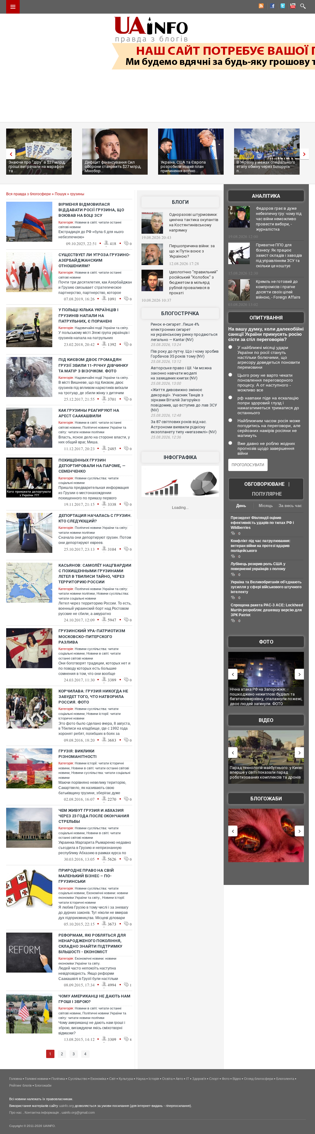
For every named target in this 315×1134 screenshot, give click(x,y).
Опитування (266, 318)
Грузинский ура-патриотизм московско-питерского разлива (91, 636)
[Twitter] (281, 6)
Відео (266, 720)
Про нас (15, 1112)
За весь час (290, 505)
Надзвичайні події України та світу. (102, 328)
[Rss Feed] (260, 6)
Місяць (266, 505)
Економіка (98, 1078)
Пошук (60, 194)
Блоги (180, 202)
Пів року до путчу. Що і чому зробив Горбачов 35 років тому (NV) (185, 354)
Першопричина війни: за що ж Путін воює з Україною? (192, 251)
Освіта (167, 1078)
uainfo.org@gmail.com (78, 1112)
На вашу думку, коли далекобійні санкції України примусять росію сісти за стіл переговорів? (266, 334)
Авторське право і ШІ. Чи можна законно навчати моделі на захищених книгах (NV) (181, 373)
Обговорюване (264, 484)
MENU (13, 7)
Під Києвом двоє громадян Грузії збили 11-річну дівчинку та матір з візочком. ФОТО (93, 365)
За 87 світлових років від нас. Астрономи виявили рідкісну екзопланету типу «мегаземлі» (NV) (184, 426)
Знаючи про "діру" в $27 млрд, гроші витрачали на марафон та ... (37, 166)
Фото (266, 642)
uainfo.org (66, 1106)
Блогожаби (266, 799)
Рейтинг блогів (20, 1085)
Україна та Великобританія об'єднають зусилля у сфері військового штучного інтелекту (266, 587)
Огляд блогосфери (258, 1078)
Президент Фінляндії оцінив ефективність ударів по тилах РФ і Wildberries (262, 523)
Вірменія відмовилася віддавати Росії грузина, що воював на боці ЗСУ (91, 210)
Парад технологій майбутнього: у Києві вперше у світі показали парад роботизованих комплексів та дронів (266, 772)
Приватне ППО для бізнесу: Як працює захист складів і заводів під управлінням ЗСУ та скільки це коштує (279, 255)
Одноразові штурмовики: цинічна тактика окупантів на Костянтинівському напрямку (193, 222)
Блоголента (285, 1078)
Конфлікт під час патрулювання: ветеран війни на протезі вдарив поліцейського (260, 546)
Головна (15, 1078)
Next (306, 154)
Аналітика (266, 196)
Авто (179, 1078)
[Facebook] (271, 6)
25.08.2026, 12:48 (166, 415)
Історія (154, 1078)
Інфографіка (180, 457)
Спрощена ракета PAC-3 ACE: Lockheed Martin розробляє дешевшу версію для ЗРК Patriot (267, 610)
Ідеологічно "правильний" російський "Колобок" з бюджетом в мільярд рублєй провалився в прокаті (193, 282)
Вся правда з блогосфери (28, 194)
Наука (141, 1078)
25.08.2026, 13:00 (166, 383)
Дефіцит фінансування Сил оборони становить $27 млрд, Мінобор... (113, 166)
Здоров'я (199, 1078)
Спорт (214, 1078)
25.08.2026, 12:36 (166, 437)
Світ (112, 1078)
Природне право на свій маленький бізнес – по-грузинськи (86, 876)
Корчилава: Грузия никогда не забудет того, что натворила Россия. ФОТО (93, 696)
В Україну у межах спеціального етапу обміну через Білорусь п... (266, 166)
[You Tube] (292, 6)
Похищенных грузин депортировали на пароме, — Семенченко (92, 466)
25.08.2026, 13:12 (166, 361)
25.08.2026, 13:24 (166, 345)
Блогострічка (180, 313)
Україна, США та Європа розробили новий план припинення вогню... (183, 166)
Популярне (267, 494)
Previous (9, 154)
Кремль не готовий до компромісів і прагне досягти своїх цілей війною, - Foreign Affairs (278, 289)
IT (187, 1078)
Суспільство (77, 1078)
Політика (58, 1078)
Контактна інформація (42, 1112)
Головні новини (36, 1078)
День (241, 505)
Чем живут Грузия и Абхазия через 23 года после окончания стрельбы (93, 816)
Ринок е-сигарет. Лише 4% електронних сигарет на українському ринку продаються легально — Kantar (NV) (184, 332)
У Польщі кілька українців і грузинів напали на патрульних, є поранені (88, 315)
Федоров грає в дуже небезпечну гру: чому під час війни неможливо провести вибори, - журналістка (278, 219)
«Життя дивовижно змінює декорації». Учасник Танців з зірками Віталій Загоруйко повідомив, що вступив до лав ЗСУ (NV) (184, 399)
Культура (126, 1078)
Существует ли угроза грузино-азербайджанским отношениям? (94, 260)
